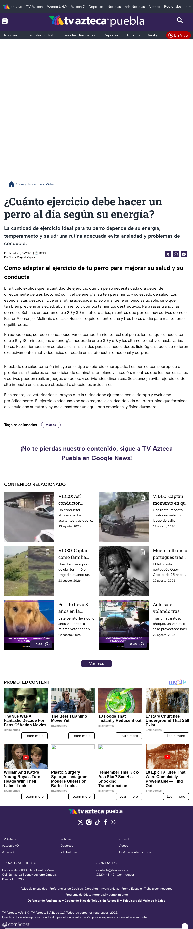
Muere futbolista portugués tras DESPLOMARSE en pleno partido (170, 554)
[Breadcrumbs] (13, 184)
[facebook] (105, 823)
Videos (51, 425)
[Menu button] (12, 21)
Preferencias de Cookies (66, 888)
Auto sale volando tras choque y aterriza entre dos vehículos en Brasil (170, 608)
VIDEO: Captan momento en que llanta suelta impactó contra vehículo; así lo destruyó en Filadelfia (170, 499)
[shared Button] (176, 254)
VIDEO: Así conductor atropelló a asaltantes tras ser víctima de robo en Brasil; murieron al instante (73, 499)
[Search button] (180, 21)
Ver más (96, 663)
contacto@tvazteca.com (113, 870)
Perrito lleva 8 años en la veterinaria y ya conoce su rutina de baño (75, 608)
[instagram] (89, 823)
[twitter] (80, 823)
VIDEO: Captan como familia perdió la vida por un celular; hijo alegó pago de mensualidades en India (74, 554)
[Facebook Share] (184, 254)
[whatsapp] (113, 823)
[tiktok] (97, 823)
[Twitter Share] (168, 254)
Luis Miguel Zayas (22, 257)
